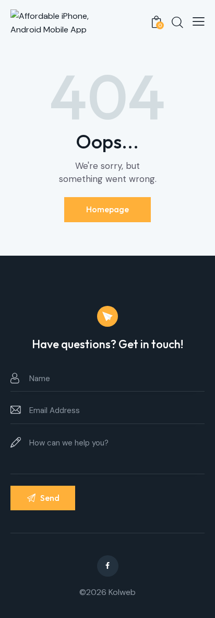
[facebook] (107, 566)
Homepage (107, 209)
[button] (199, 21)
